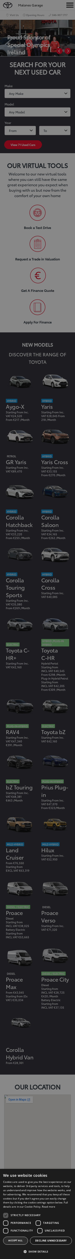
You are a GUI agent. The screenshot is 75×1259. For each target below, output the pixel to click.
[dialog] (37, 1214)
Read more (48, 1206)
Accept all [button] (15, 1240)
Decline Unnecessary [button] (51, 1240)
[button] (37, 1251)
